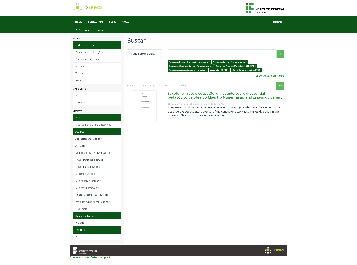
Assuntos (80, 80)
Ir (280, 53)
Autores (79, 66)
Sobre (112, 21)
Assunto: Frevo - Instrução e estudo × (189, 61)
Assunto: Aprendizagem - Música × (188, 69)
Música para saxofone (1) (88, 180)
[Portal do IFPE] (265, 7)
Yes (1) (79, 236)
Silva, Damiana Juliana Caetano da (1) (94, 124)
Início (78, 21)
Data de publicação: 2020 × (246, 69)
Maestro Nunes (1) (85, 173)
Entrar (78, 95)
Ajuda (125, 21)
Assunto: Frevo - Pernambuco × (230, 61)
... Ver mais (81, 208)
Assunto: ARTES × (219, 69)
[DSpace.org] (274, 250)
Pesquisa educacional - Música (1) (93, 201)
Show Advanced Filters (270, 75)
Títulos (79, 73)
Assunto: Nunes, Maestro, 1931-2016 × (236, 66)
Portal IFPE (95, 21)
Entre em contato (79, 257)
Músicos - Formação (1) (87, 187)
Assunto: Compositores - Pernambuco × (191, 66)
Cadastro (80, 102)
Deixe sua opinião (101, 257)
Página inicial (85, 30)
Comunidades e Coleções (89, 52)
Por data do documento (88, 59)
